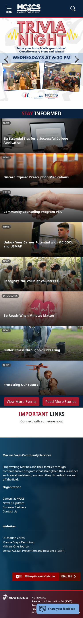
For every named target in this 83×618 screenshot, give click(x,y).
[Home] (29, 8)
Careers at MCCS (13, 498)
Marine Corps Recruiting (19, 542)
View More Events (22, 401)
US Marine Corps (14, 538)
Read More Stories (60, 401)
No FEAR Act (39, 597)
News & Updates (13, 503)
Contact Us (10, 511)
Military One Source (16, 546)
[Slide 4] (53, 95)
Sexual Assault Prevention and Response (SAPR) (34, 551)
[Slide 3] (48, 95)
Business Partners (14, 507)
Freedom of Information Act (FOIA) (52, 601)
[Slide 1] (33, 95)
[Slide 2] (42, 95)
